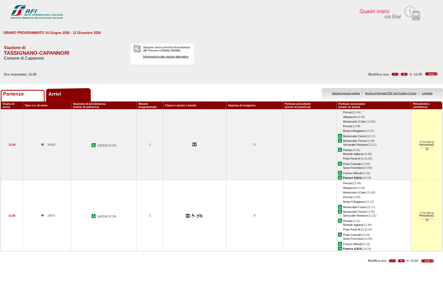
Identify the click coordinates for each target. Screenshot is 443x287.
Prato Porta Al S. (353, 158)
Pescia (347, 126)
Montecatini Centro (354, 136)
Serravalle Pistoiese (355, 144)
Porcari (347, 112)
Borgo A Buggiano (354, 130)
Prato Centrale (352, 163)
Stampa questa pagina (346, 93)
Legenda (427, 93)
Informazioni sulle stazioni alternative (165, 56)
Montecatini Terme (354, 140)
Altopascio (349, 116)
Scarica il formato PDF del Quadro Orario (390, 93)
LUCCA (102, 145)
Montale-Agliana (353, 153)
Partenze (13, 94)
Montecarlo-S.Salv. (354, 121)
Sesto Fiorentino (353, 167)
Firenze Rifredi (352, 173)
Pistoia (347, 150)
